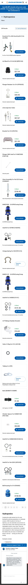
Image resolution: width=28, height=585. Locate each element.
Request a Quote (18, 264)
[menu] (2, 2)
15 (22, 507)
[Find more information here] (14, 563)
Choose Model (19, 51)
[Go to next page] (25, 507)
